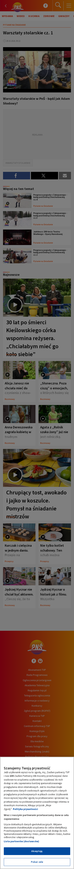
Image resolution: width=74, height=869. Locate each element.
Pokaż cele (37, 862)
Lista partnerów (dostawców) (21, 841)
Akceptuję (37, 851)
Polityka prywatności (25, 809)
